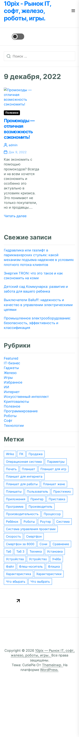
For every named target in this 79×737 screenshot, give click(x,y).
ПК (21, 454)
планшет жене (54, 484)
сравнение (61, 544)
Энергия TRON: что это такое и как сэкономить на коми (33, 275)
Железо (10, 373)
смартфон (34, 536)
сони (43, 544)
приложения (15, 499)
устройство (38, 559)
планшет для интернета (24, 476)
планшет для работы (22, 484)
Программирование (21, 411)
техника (36, 551)
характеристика (18, 574)
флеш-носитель (31, 566)
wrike (10, 454)
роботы (29, 521)
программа (14, 506)
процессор (52, 514)
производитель (40, 506)
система (63, 521)
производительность (22, 514)
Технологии (14, 426)
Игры (8, 378)
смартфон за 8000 (20, 544)
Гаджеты (11, 368)
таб (8, 551)
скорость (13, 536)
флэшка (54, 566)
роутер (45, 521)
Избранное (13, 382)
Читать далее (15, 216)
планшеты (14, 491)
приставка (57, 499)
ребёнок (12, 521)
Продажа (36, 454)
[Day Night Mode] (14, 37)
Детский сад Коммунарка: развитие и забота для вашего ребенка (36, 289)
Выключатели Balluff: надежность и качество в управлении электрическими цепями (38, 304)
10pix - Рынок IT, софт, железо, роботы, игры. (27, 11)
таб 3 (20, 551)
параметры (56, 461)
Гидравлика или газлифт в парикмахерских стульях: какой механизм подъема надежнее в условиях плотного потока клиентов (39, 257)
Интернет (12, 392)
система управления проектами (31, 529)
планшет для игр (53, 469)
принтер (37, 499)
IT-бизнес (12, 363)
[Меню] (73, 11)
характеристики (49, 574)
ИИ (6, 387)
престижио (62, 491)
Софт (8, 421)
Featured (11, 358)
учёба (56, 559)
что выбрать (40, 581)
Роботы (10, 416)
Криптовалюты (16, 402)
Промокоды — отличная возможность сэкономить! (19, 129)
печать (11, 469)
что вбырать (15, 581)
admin (13, 145)
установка (55, 551)
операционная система (24, 461)
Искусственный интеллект (26, 397)
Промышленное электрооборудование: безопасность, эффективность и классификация (37, 323)
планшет (28, 469)
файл (10, 566)
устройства (15, 559)
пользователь (37, 491)
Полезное (11, 112)
